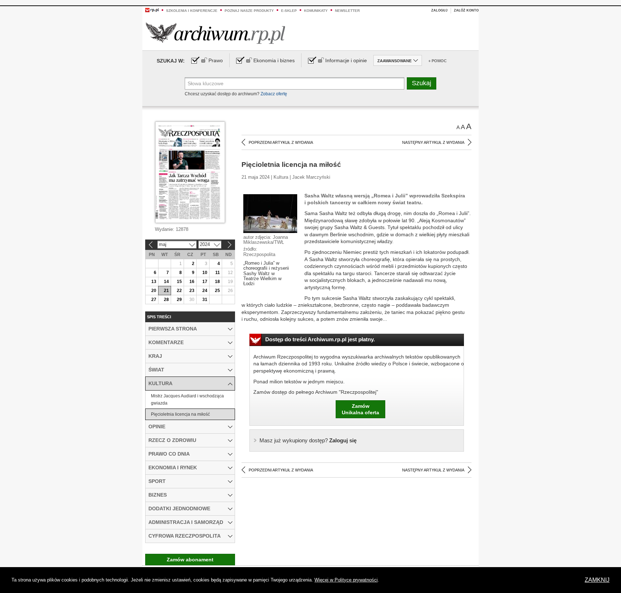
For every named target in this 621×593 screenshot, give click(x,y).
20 (153, 290)
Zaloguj (439, 10)
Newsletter (347, 11)
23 (191, 290)
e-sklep (289, 11)
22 (179, 290)
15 (179, 281)
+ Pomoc (437, 61)
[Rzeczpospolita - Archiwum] (215, 33)
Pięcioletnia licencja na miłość (180, 414)
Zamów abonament (190, 559)
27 (153, 299)
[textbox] (294, 83)
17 (204, 281)
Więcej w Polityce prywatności (346, 580)
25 (217, 290)
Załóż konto (466, 10)
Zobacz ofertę (274, 93)
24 (204, 290)
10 (204, 272)
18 (217, 281)
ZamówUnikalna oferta (360, 409)
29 (179, 299)
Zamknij (597, 580)
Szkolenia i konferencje (191, 11)
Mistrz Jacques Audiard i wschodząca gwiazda (187, 399)
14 (166, 281)
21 (166, 290)
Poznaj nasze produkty (249, 11)
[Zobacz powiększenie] (270, 213)
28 (166, 299)
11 (217, 272)
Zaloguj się (307, 440)
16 (191, 281)
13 (153, 281)
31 (204, 299)
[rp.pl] (152, 10)
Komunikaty (316, 11)
